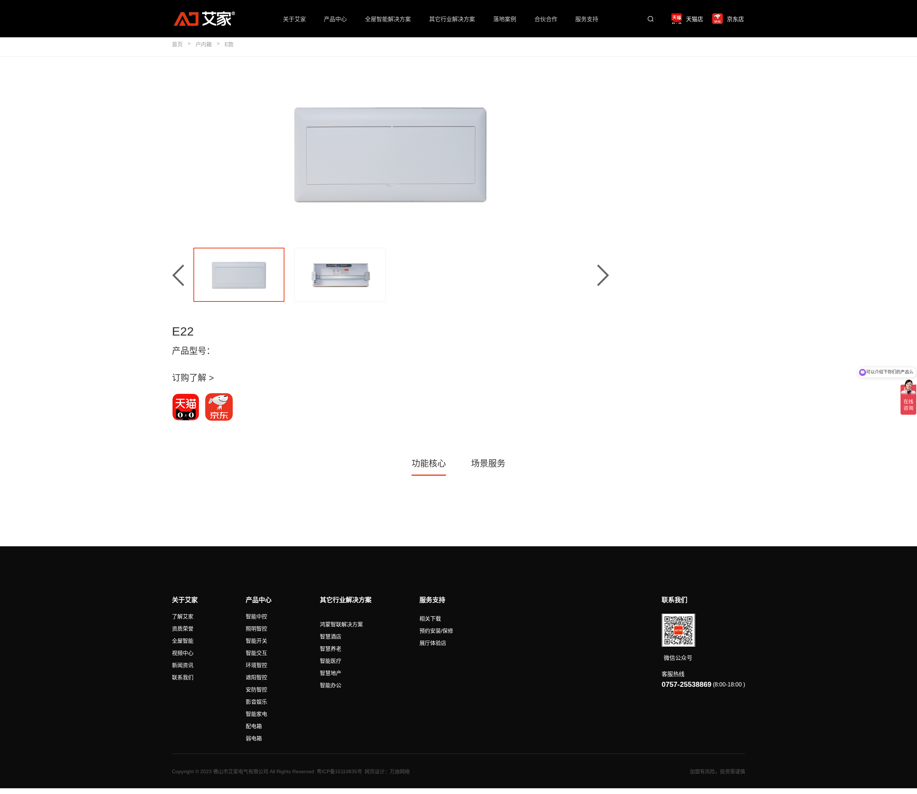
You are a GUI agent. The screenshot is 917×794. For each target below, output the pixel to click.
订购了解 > (193, 377)
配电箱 (254, 726)
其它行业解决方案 (452, 19)
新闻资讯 (182, 665)
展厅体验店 (432, 643)
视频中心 (182, 653)
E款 (229, 44)
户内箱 (204, 44)
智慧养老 (330, 649)
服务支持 (586, 19)
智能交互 (256, 653)
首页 (177, 44)
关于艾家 (294, 19)
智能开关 (256, 641)
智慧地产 (330, 673)
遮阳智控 (256, 677)
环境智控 (256, 665)
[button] (178, 275)
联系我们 (182, 677)
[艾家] (204, 19)
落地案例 (504, 19)
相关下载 (430, 618)
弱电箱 (254, 738)
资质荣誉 (182, 629)
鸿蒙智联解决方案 (341, 624)
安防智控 (256, 689)
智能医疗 (330, 661)
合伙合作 (545, 19)
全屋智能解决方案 (388, 19)
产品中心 (335, 19)
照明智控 (256, 629)
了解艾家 (182, 616)
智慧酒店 (330, 636)
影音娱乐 (256, 702)
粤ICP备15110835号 (339, 771)
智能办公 (330, 685)
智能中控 (256, 616)
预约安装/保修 (436, 631)
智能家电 (256, 714)
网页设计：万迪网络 (387, 771)
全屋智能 (182, 641)
